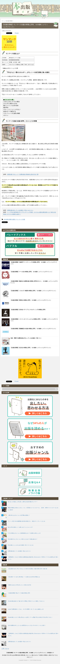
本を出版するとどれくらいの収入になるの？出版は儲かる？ (22, 539)
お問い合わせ (5, 648)
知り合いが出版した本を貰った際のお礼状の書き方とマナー (22, 501)
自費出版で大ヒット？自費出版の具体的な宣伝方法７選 (22, 174)
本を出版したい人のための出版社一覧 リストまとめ (20, 545)
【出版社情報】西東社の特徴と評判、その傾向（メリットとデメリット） (31, 300)
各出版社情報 (8, 219)
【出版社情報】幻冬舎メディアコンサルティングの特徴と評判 (27, 309)
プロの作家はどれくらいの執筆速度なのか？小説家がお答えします (24, 533)
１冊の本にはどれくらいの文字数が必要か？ (19, 515)
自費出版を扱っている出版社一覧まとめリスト (20, 210)
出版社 (14, 219)
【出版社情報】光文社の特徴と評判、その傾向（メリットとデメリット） (31, 347)
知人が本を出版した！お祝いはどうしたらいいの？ (20, 527)
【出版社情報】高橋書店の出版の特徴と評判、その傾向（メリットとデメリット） (33, 328)
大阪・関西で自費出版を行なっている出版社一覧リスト (26, 338)
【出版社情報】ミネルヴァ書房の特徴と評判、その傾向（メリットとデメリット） (33, 290)
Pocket (17, 33)
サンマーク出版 (20, 219)
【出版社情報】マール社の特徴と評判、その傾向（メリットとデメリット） (31, 271)
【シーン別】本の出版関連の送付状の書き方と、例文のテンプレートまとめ (26, 521)
